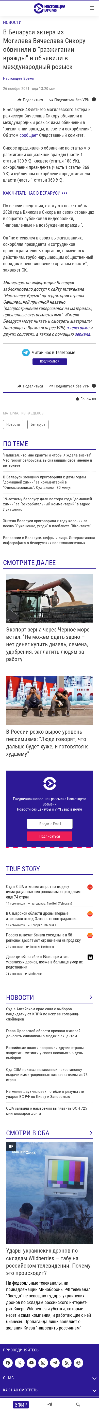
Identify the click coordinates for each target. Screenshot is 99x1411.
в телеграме (77, 327)
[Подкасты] (78, 1363)
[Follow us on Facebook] (8, 1363)
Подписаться (49, 361)
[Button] (30, 100)
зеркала (82, 334)
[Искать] (78, 1404)
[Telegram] (50, 1404)
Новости (12, 22)
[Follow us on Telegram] (55, 1363)
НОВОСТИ (20, 997)
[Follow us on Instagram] (43, 1363)
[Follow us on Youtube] (31, 1363)
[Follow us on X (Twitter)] (19, 1363)
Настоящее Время (18, 78)
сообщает (29, 135)
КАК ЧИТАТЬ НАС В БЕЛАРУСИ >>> (35, 193)
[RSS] (66, 1363)
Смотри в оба (28, 1133)
